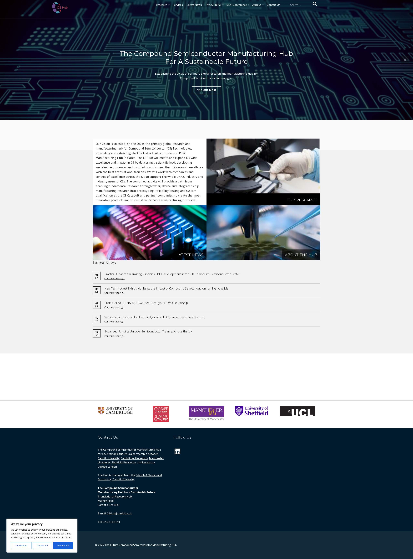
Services (178, 5)
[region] (41, 536)
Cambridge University (134, 458)
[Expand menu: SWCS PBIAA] (223, 4)
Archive (256, 5)
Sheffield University (124, 462)
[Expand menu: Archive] (263, 4)
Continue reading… (114, 278)
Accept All (63, 545)
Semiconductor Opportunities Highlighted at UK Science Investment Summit (154, 317)
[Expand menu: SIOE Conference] (248, 4)
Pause (405, 60)
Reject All (42, 545)
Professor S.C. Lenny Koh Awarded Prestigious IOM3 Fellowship (146, 303)
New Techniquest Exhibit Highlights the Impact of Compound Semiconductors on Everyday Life (166, 288)
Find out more (206, 90)
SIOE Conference (237, 5)
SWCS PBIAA (213, 5)
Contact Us (273, 5)
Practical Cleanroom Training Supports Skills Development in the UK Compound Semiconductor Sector (172, 274)
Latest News (194, 5)
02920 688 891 (111, 522)
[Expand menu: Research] (169, 4)
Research (161, 5)
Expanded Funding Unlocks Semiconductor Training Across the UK (148, 331)
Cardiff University (108, 458)
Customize (21, 545)
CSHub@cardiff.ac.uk (119, 513)
